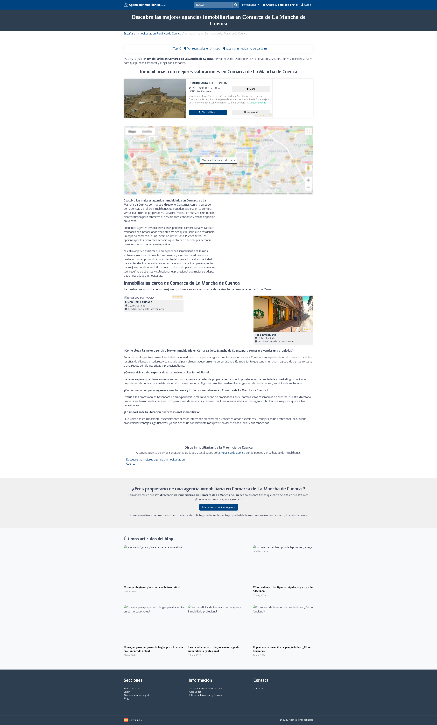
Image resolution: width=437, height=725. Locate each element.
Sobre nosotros (132, 688)
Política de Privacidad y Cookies (205, 695)
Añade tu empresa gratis (281, 4)
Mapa (252, 89)
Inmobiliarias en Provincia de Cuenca (159, 33)
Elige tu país (135, 720)
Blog (126, 698)
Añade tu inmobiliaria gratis (219, 507)
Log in (308, 4)
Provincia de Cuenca (233, 453)
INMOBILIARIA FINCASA (138, 302)
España (128, 33)
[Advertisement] (267, 222)
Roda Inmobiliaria (265, 335)
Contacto (258, 688)
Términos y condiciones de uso (205, 688)
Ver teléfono (209, 112)
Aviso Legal (195, 691)
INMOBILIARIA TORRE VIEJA (208, 83)
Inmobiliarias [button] (249, 4)
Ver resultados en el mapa (218, 160)
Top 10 (176, 48)
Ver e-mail (252, 112)
